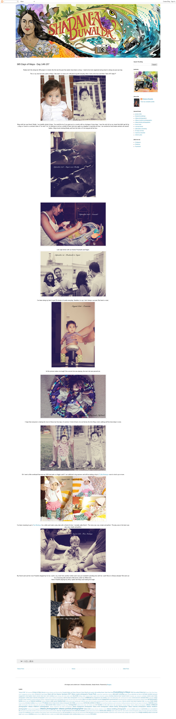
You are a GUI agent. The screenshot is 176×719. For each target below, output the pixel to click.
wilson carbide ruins (51, 714)
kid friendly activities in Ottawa (92, 703)
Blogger (109, 684)
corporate (151, 697)
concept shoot (139, 126)
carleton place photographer (70, 697)
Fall (132, 692)
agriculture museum (107, 694)
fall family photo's (152, 699)
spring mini (141, 710)
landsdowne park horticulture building (116, 703)
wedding (31, 714)
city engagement (96, 697)
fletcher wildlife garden (51, 701)
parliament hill (138, 709)
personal (144, 709)
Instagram (138, 142)
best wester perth (68, 696)
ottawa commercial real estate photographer (61, 706)
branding (111, 696)
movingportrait (72, 705)
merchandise (25, 704)
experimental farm (113, 699)
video (123, 712)
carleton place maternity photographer (35, 697)
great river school (90, 701)
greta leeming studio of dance (101, 701)
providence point (36, 710)
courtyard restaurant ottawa (37, 699)
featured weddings (140, 116)
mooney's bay (64, 704)
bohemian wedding (104, 696)
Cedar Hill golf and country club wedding (91, 692)
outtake (133, 709)
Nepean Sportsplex (62, 694)
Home (73, 669)
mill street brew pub (33, 704)
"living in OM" (22, 692)
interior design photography (62, 703)
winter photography (64, 714)
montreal (58, 704)
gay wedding (76, 701)
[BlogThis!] (27, 661)
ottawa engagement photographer (82, 706)
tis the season (96, 712)
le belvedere (145, 703)
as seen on (140, 694)
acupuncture (100, 694)
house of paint (38, 703)
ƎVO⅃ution (93, 714)
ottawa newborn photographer (143, 120)
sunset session (42, 712)
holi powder (147, 701)
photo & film (138, 114)
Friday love (143, 692)
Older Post (126, 669)
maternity (150, 703)
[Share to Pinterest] (32, 661)
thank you (60, 712)
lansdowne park (129, 703)
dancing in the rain (68, 699)
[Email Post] (21, 661)
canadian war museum (135, 696)
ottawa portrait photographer (71, 709)
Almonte (44, 692)
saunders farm (88, 710)
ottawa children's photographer (38, 706)
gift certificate (82, 701)
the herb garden (67, 712)
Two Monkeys (37, 525)
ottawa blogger (126, 704)
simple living (114, 710)
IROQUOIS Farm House (41, 694)
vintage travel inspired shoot (131, 712)
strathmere (28, 712)
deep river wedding (77, 699)
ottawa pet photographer (34, 709)
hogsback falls (140, 701)
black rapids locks (94, 696)
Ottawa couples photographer (79, 694)
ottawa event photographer (100, 706)
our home (129, 709)
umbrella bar (112, 712)
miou (54, 705)
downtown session (97, 699)
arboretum (133, 694)
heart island (134, 701)
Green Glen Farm (150, 692)
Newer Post (20, 669)
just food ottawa (79, 703)
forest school (69, 701)
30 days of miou (139, 130)
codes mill (109, 697)
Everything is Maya (121, 692)
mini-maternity (42, 704)
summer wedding (35, 712)
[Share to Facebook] (30, 661)
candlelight (143, 696)
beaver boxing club (59, 696)
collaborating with (116, 697)
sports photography (134, 710)
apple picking (128, 694)
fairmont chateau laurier (141, 699)
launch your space (137, 703)
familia (20, 701)
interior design (52, 703)
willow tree (44, 714)
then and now (89, 712)
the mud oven (74, 712)
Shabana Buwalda (148, 99)
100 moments (29, 692)
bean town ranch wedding (47, 696)
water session (25, 714)
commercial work (136, 697)
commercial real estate (126, 697)
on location (99, 705)
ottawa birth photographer (116, 704)
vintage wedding (143, 712)
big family (75, 696)
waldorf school (151, 712)
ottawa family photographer (142, 122)
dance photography (59, 699)
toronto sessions (104, 712)
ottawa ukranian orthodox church (99, 709)
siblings (109, 710)
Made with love (52, 694)
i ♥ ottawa (45, 703)
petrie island (150, 709)
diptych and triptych (87, 699)
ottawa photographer (141, 118)
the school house (82, 712)
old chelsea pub (91, 704)
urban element (118, 712)
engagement (105, 699)
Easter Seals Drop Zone (107, 692)
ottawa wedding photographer (116, 709)
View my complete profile (147, 101)
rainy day (59, 710)
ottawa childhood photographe (138, 704)
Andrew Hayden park (51, 692)
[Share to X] (29, 661)
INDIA (33, 694)
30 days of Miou (36, 692)
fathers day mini (26, 701)
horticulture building (30, 703)
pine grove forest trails (26, 710)
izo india (72, 703)
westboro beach (37, 714)
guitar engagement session (115, 701)
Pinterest (137, 144)
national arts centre (81, 704)
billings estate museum (84, 696)
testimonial (54, 712)
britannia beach (118, 696)
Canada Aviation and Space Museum (71, 692)
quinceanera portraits (51, 710)
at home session (147, 694)
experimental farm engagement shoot (127, 699)
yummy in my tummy (85, 714)
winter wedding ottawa (74, 714)
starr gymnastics (148, 710)
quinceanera (43, 710)
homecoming (22, 703)
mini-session (49, 705)
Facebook (138, 146)
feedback (44, 701)
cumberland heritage (49, 699)
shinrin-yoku (138, 135)
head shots (138, 124)
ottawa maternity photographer (137, 706)
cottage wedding (27, 699)
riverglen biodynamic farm (68, 710)
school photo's (95, 710)
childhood (88, 697)
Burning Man (59, 692)
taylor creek (49, 712)
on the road (106, 704)
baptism (30, 696)
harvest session (126, 701)
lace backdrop (104, 703)
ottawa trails (87, 709)
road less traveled (140, 132)
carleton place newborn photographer (54, 697)
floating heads (62, 701)
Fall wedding (136, 692)
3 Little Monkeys (104, 474)
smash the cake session (123, 710)
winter (57, 714)
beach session (36, 696)
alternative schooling (141, 128)
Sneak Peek (92, 694)
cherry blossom (81, 697)
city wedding (104, 697)
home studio (153, 701)
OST (69, 694)
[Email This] (25, 661)
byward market (126, 696)
